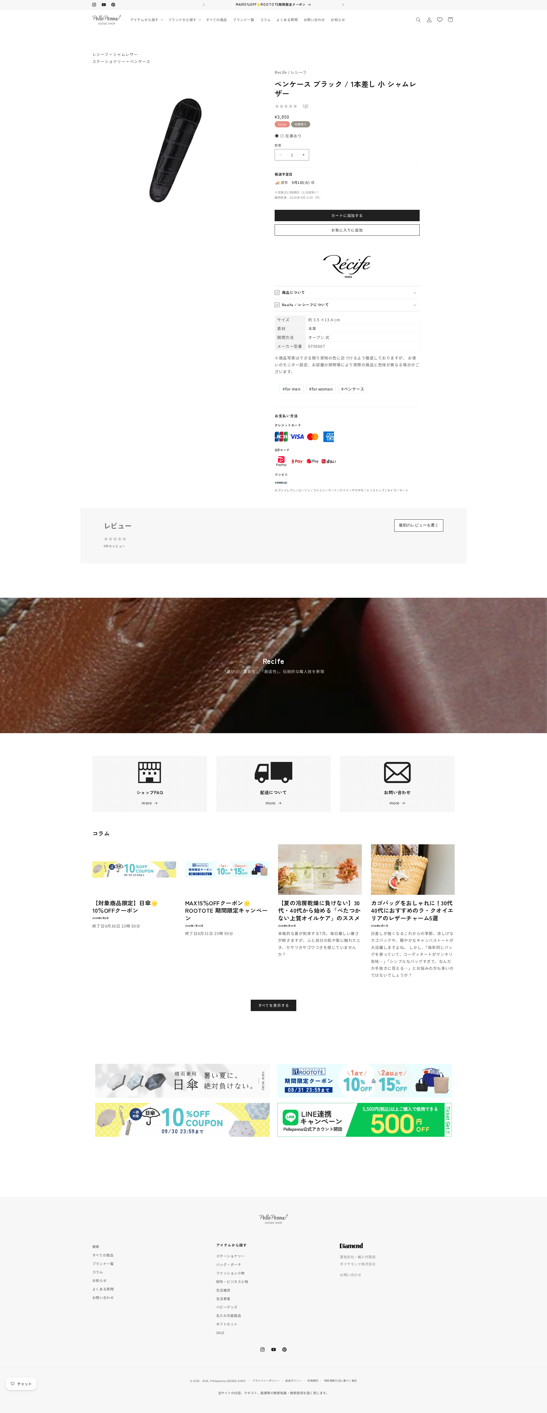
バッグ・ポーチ (228, 1264)
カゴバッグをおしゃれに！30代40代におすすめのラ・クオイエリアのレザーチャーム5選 (412, 910)
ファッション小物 (230, 1272)
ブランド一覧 (103, 1263)
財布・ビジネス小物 (232, 1281)
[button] (146, 20)
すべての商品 (102, 1255)
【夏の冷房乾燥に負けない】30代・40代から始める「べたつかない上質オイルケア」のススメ (319, 910)
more (147, 803)
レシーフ (100, 54)
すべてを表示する (273, 1005)
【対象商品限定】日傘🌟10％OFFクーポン (125, 906)
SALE (220, 1332)
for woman (321, 389)
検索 (95, 1246)
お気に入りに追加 (347, 230)
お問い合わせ (103, 1297)
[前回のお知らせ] (203, 4)
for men (292, 389)
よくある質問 (103, 1288)
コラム (97, 1271)
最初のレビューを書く (419, 525)
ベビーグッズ (227, 1306)
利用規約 (312, 1380)
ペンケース (140, 61)
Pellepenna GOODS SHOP (228, 1381)
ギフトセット (227, 1323)
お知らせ (99, 1280)
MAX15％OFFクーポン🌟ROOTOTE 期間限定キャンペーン (226, 910)
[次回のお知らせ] (343, 4)
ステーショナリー (108, 61)
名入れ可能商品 (228, 1315)
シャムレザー (125, 54)
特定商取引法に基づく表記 (340, 1380)
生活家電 (223, 1298)
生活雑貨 (223, 1290)
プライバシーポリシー (265, 1380)
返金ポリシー (293, 1380)
